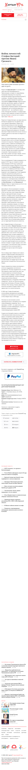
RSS (7, 427)
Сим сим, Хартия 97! (20, 15)
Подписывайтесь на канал (14, 354)
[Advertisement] (14, 37)
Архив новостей (18, 9)
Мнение (3, 700)
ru (10, 11)
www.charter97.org (18, 755)
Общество (10, 728)
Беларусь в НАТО (14, 738)
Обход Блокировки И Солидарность (10, 736)
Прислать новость (7, 9)
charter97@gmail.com (6, 762)
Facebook (6, 418)
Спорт (12, 730)
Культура (18, 730)
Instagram (16, 424)
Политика (3, 728)
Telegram (16, 427)
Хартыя (14, 5)
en (13, 11)
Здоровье (23, 732)
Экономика (18, 728)
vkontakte (16, 421)
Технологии (17, 732)
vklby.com (10, 116)
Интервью (9, 732)
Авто (2, 734)
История (24, 730)
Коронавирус (4, 738)
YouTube (16, 418)
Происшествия (5, 730)
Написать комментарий (14, 362)
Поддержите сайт (7, 15)
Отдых (7, 734)
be (8, 11)
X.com (6, 421)
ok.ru (7, 424)
